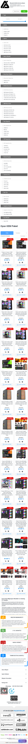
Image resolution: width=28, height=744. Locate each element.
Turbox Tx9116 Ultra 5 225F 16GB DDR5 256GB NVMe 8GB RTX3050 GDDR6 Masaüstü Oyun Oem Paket (7, 283)
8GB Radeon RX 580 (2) (8, 92)
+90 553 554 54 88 (17, 686)
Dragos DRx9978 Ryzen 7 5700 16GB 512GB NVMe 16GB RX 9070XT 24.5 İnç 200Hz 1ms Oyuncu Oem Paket (7, 583)
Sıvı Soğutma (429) (7, 212)
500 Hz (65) (6, 188)
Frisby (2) (5, 35)
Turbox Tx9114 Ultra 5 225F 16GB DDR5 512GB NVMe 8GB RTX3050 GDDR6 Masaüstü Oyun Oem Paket (7, 343)
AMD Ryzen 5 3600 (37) (8, 64)
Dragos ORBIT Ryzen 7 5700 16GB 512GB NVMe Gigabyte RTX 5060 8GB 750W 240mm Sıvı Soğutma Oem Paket (7, 494)
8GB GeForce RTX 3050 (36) (9, 99)
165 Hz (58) (6, 182)
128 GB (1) (6, 145)
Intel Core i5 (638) (7, 46)
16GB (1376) (6, 131)
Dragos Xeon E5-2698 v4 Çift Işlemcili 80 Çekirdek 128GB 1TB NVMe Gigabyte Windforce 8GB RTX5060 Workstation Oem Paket (7, 553)
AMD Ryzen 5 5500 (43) (8, 68)
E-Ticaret (9, 742)
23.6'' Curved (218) (7, 166)
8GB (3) (5, 129)
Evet (24, 11)
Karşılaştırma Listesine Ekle (6, 262)
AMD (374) (6, 82)
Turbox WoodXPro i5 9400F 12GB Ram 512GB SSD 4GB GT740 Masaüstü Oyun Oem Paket (7, 403)
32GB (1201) (6, 133)
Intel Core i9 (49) (7, 50)
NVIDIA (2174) (6, 80)
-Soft (6, 742)
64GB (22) (6, 135)
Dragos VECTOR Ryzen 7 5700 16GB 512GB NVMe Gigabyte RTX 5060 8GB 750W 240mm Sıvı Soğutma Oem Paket (21, 494)
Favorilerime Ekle (8, 262)
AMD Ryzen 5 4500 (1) (8, 66)
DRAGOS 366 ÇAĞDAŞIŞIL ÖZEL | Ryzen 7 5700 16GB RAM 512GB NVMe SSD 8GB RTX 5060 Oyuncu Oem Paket (21, 464)
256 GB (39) (6, 147)
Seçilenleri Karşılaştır (5, 236)
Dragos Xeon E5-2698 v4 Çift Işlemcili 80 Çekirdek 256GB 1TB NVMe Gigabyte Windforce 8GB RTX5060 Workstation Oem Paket (21, 523)
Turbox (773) (6, 33)
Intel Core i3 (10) (7, 45)
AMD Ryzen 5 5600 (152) (9, 70)
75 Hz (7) (5, 181)
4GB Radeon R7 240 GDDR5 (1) (10, 115)
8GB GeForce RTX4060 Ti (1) (9, 94)
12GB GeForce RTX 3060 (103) (10, 97)
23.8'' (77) (6, 168)
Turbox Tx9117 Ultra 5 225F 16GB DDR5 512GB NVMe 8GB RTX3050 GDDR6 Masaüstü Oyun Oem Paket (7, 313)
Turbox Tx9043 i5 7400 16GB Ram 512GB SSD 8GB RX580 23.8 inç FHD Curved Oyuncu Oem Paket (21, 552)
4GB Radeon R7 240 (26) (9, 117)
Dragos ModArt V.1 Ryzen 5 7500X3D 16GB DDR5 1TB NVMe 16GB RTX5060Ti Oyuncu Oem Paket (7, 373)
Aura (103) (6, 221)
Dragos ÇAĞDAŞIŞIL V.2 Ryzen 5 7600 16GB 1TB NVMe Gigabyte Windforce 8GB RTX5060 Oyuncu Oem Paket (7, 464)
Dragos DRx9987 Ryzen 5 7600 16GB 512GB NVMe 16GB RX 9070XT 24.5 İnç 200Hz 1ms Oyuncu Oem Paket (21, 583)
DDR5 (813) (6, 198)
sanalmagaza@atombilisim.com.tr (14, 702)
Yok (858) (6, 163)
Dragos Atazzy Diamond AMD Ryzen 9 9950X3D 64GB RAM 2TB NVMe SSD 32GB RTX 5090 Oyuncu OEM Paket (21, 255)
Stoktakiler (22, 236)
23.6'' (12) (6, 165)
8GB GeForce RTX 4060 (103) (9, 95)
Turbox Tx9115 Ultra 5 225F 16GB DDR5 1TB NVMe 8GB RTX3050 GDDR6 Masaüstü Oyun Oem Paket (21, 313)
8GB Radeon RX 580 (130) (9, 110)
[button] (2, 340)
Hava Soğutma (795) (8, 214)
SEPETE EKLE (7, 265)
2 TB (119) (6, 152)
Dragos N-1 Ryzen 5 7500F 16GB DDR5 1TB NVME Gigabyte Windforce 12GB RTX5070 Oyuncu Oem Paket (7, 254)
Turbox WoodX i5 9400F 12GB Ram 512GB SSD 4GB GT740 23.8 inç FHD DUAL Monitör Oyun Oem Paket (21, 433)
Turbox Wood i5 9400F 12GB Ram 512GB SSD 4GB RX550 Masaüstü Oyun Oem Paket (21, 403)
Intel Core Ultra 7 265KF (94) (9, 62)
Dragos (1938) (6, 31)
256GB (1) (6, 127)
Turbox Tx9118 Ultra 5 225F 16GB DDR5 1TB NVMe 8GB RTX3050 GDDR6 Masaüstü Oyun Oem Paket (21, 343)
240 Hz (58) (6, 184)
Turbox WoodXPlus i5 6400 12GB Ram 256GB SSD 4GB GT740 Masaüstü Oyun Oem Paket (7, 433)
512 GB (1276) (6, 149)
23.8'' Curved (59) (7, 170)
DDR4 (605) (6, 200)
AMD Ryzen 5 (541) (7, 52)
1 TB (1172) (6, 150)
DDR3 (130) (6, 202)
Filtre (7, 233)
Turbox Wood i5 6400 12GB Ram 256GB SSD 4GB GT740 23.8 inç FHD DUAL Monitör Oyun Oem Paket (21, 373)
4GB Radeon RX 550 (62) (9, 113)
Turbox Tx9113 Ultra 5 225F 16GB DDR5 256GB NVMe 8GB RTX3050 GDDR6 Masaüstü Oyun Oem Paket (21, 283)
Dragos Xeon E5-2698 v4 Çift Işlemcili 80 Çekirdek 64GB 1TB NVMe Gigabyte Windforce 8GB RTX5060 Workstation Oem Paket (7, 523)
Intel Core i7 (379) (7, 48)
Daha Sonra (16, 11)
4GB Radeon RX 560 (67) (9, 111)
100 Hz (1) (6, 186)
